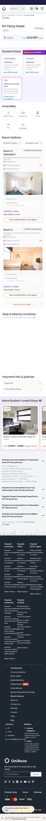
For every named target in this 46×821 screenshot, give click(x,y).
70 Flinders (22, 479)
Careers (14, 712)
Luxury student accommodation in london (37, 579)
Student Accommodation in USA (11, 568)
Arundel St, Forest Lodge (12, 471)
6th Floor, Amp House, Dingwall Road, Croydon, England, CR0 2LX (32, 735)
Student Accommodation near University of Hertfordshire (11, 650)
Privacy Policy (10, 792)
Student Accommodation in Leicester (24, 568)
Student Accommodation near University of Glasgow (11, 609)
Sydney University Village (12, 481)
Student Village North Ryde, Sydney (17, 469)
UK (9, 728)
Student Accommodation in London (24, 552)
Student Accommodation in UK (11, 552)
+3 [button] (40, 165)
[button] (12, 214)
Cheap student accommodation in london (37, 552)
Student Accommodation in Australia (11, 560)
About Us (14, 700)
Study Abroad (16, 688)
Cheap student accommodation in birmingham (37, 587)
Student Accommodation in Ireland (11, 576)
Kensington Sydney (10, 476)
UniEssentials (16, 684)
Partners (14, 708)
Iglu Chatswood (8, 479)
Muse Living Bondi (9, 466)
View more (8, 591)
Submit (36, 774)
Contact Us (15, 704)
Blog (12, 720)
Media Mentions (17, 680)
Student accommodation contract (24, 635)
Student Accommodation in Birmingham (24, 576)
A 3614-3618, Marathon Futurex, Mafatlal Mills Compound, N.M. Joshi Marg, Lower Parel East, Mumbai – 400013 (32, 748)
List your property (18, 672)
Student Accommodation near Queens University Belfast (11, 630)
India (10, 732)
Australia (11, 735)
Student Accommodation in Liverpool (24, 584)
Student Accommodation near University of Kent (11, 620)
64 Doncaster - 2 (28, 476)
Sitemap (38, 792)
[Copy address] (34, 318)
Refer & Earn (16, 676)
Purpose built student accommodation (24, 614)
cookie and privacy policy (19, 819)
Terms (25, 792)
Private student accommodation (24, 607)
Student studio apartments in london (35, 560)
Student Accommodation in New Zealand (11, 584)
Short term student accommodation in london (37, 569)
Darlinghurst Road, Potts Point (14, 474)
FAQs (13, 716)
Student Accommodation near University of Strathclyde (11, 640)
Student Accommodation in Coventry (24, 560)
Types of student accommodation (24, 642)
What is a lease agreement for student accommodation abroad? (24, 624)
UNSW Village (31, 481)
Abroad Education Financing (22, 692)
